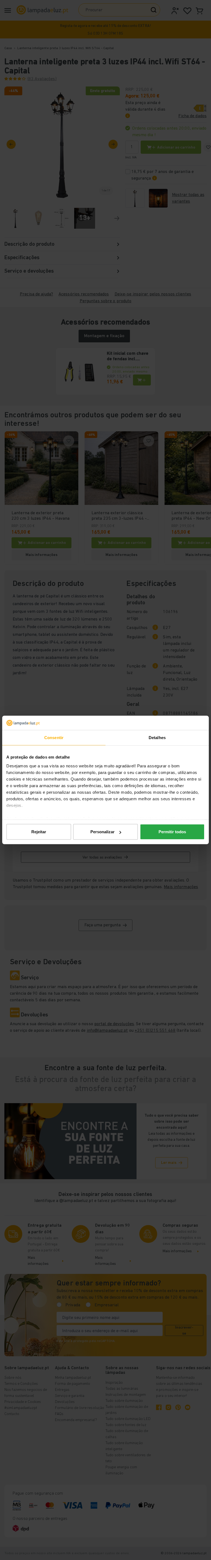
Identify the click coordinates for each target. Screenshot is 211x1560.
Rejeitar (38, 831)
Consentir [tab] (53, 737)
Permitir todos (172, 831)
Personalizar (102, 831)
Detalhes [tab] (157, 737)
